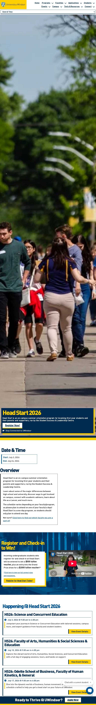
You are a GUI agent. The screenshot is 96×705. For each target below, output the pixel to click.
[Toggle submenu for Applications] (81, 3)
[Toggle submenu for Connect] (93, 6)
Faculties (59, 3)
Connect (88, 6)
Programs (46, 3)
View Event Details (79, 631)
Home (37, 3)
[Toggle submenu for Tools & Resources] (82, 6)
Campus (55, 6)
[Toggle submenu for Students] (93, 3)
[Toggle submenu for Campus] (61, 6)
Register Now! (12, 425)
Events (44, 6)
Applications (73, 3)
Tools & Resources (72, 6)
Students (88, 3)
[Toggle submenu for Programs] (52, 3)
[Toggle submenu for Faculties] (65, 3)
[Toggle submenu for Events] (49, 6)
